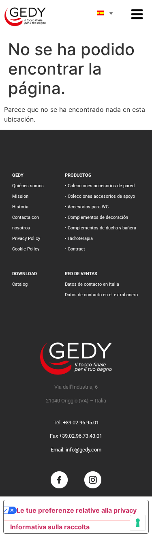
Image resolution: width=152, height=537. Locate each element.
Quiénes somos (28, 185)
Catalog (20, 284)
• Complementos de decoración (96, 217)
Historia (20, 207)
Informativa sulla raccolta (50, 527)
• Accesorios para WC (87, 207)
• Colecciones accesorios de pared (100, 185)
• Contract (75, 249)
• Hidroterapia (79, 238)
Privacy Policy (26, 238)
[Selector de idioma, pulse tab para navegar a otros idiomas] (105, 13)
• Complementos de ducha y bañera (100, 228)
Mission (20, 196)
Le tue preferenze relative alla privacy (77, 510)
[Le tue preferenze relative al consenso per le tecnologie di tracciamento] (138, 523)
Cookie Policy (25, 249)
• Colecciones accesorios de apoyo (100, 196)
